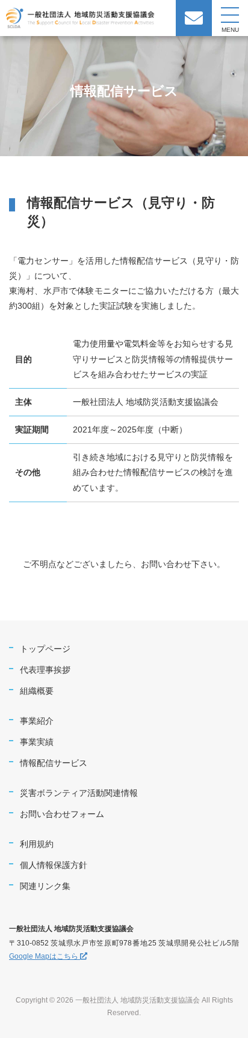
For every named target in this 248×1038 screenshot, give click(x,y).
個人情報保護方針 (53, 865)
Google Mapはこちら (44, 956)
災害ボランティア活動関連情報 (79, 793)
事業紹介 (37, 721)
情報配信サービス (53, 763)
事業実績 (37, 742)
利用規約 (37, 844)
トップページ (45, 649)
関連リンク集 (45, 886)
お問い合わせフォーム (62, 814)
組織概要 (37, 691)
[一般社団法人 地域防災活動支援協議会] (80, 20)
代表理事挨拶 (45, 670)
